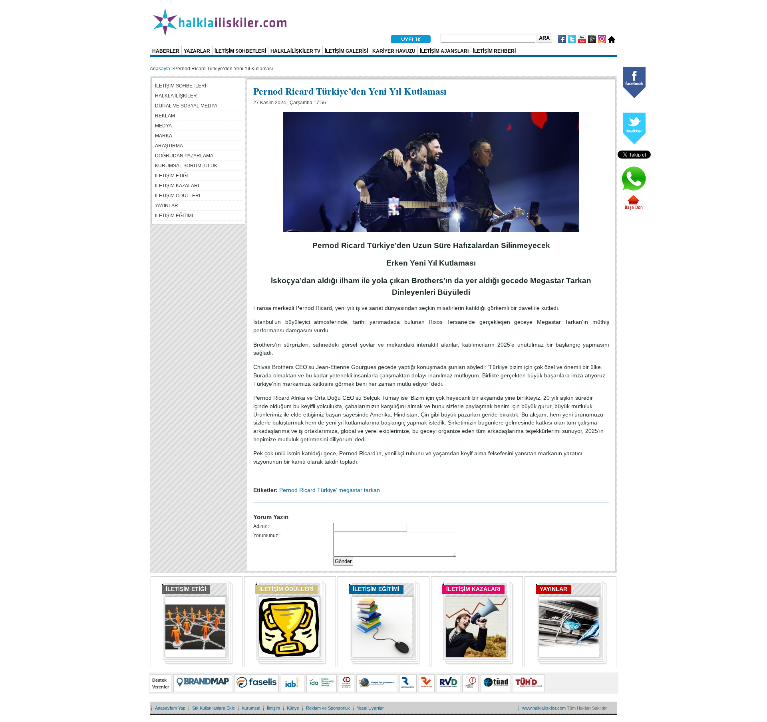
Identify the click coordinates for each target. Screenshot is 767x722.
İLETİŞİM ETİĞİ (186, 589)
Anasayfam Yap (170, 708)
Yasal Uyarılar (370, 708)
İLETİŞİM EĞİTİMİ (376, 589)
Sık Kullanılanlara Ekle (213, 708)
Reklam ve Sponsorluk (328, 708)
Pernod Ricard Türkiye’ (308, 490)
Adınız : (261, 526)
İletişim (273, 708)
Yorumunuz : (266, 535)
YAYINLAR (553, 589)
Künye (293, 708)
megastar (350, 490)
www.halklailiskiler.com (544, 708)
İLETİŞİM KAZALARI (473, 589)
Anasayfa (160, 68)
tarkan (372, 490)
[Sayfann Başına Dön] (634, 209)
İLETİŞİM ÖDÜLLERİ (286, 589)
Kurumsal (251, 708)
